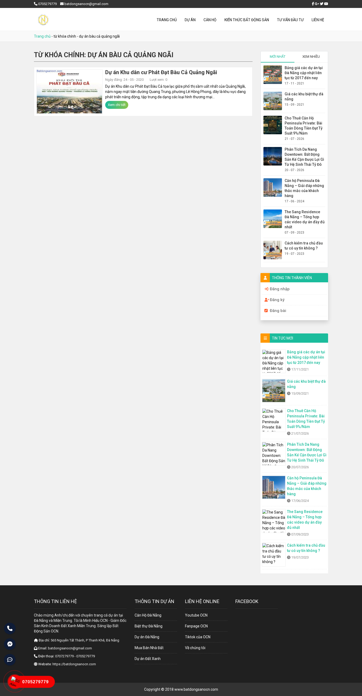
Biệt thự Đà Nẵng (148, 626)
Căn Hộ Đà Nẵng (148, 615)
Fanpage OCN (196, 626)
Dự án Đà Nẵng (147, 637)
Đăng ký (277, 299)
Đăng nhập (280, 289)
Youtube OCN (196, 615)
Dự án (190, 20)
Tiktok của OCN (197, 637)
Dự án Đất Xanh (148, 659)
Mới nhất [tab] (277, 57)
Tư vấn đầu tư (290, 20)
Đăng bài (278, 310)
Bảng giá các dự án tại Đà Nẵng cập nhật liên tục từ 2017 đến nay (304, 73)
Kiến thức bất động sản (246, 20)
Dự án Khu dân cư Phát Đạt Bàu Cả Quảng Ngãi (161, 72)
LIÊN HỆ (318, 20)
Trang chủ (167, 20)
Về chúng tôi (195, 648)
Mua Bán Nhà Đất (149, 648)
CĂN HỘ (210, 20)
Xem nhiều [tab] (311, 57)
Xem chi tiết (117, 105)
